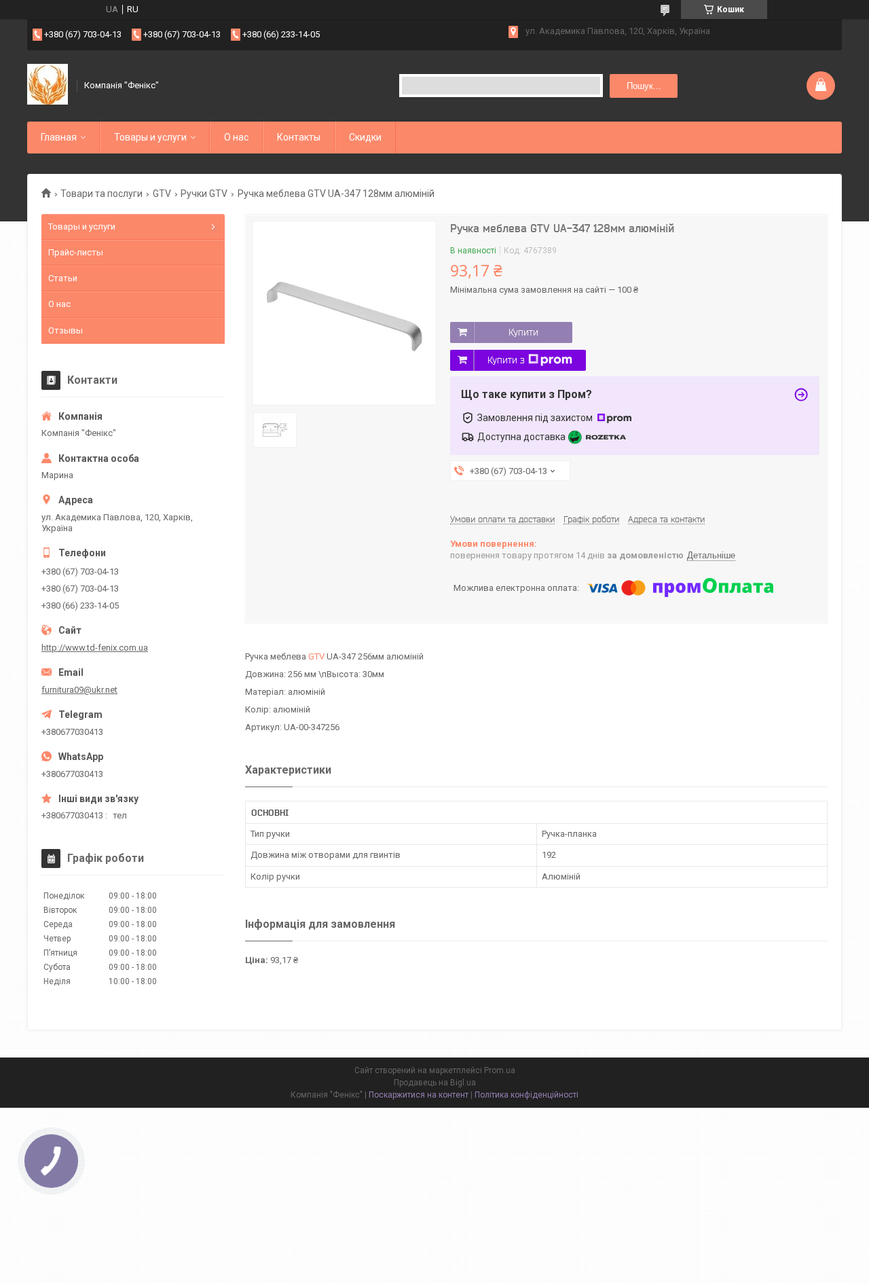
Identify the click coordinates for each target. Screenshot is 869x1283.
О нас (236, 137)
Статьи (62, 278)
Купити (523, 332)
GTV (162, 193)
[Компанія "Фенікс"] (47, 85)
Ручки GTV (204, 193)
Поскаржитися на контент (418, 1095)
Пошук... (644, 86)
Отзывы (65, 330)
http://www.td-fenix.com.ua (94, 648)
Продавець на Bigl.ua (435, 1082)
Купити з (506, 360)
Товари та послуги (101, 193)
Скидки (365, 137)
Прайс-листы (75, 252)
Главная (59, 137)
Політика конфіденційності (526, 1095)
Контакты (298, 137)
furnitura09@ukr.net (79, 690)
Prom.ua (499, 1070)
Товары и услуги (150, 137)
